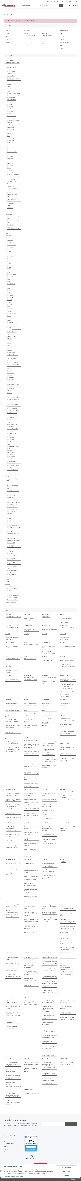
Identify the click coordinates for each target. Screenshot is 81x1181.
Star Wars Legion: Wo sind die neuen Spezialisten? (12, 742)
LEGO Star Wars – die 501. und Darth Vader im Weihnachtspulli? (12, 806)
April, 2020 (26, 823)
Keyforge (9, 518)
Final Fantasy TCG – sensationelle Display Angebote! (47, 828)
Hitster (9, 147)
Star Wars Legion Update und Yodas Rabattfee (12, 794)
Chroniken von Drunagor (13, 93)
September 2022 (46, 642)
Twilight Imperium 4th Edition (13, 189)
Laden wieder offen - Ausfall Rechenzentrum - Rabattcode (67, 828)
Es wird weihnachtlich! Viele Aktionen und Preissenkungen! (31, 785)
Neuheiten (10, 240)
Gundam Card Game (12, 516)
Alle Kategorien (26, 5)
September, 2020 (10, 789)
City (8, 258)
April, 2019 (26, 901)
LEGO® (62, 36)
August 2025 (27, 614)
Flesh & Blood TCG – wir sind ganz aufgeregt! (67, 759)
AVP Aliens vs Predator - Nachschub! (30, 864)
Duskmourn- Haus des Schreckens (66, 619)
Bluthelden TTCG (11, 495)
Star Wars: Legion (12, 408)
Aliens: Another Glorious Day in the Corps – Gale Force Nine (31, 753)
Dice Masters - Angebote (67, 972)
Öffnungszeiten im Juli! (48, 871)
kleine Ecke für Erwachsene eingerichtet (67, 1007)
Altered (9, 483)
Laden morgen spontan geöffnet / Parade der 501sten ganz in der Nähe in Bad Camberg (49, 1009)
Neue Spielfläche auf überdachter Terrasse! (66, 1012)
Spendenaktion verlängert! (68, 691)
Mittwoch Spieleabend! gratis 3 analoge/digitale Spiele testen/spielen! (48, 865)
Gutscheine (9, 235)
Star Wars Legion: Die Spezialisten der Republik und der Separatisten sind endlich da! (67, 732)
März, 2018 (45, 1058)
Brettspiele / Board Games (12, 62)
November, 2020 (46, 738)
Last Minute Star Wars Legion (48, 811)
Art (8, 249)
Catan (9, 91)
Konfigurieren (66, 1171)
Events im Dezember (66, 688)
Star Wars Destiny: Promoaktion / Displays (30, 884)
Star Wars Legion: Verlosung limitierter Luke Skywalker (13, 748)
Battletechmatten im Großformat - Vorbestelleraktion (47, 1024)
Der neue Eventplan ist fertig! (12, 647)
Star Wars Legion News (48, 761)
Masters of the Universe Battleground (13, 385)
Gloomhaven (10, 129)
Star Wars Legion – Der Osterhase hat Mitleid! (30, 850)
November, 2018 (46, 952)
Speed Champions (12, 309)
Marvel (9, 290)
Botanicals (10, 254)
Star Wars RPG (11, 467)
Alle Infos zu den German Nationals (48, 647)
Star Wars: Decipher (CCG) (12, 563)
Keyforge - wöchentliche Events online (66, 914)
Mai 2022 (44, 656)
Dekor (9, 334)
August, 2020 (27, 789)
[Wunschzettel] (69, 5)
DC (8, 265)
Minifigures (10, 297)
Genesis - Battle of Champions (46, 704)
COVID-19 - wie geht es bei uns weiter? (31, 833)
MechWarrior (10, 388)
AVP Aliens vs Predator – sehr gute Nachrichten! (13, 864)
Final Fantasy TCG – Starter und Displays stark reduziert (49, 956)
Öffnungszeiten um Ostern (13, 627)
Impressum (7, 1176)
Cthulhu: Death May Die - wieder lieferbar (30, 794)
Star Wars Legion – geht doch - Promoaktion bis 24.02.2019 (67, 927)
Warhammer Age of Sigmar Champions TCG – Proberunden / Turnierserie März (67, 907)
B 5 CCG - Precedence (13, 490)
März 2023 (44, 633)
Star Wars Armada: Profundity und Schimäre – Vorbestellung (13, 1102)
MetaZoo (9, 531)
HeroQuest (10, 142)
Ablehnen (66, 1175)
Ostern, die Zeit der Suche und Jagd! (31, 838)
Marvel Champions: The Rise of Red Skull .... (13, 818)
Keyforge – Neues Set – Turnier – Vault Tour (66, 933)
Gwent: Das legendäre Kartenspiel (13, 132)
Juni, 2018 (62, 997)
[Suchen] (61, 5)
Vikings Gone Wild (12, 194)
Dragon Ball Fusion (12, 507)
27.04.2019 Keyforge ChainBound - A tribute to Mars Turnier (30, 913)
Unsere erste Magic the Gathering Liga (12, 638)
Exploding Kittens (12, 125)
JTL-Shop (73, 1179)
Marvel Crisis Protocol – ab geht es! (67, 748)
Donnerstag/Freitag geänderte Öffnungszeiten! (49, 1042)
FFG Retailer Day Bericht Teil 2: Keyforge (13, 1007)
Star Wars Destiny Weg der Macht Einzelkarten (49, 1001)
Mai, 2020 (8, 823)
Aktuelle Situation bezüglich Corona (49, 840)
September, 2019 (10, 859)
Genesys (9, 450)
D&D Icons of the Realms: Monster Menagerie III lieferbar (30, 1069)
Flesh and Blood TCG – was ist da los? (49, 766)
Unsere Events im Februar (49, 677)
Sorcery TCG (10, 551)
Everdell (9, 122)
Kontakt (56, 1)
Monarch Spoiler (46, 718)
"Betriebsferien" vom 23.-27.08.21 (65, 704)
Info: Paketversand (29, 677)
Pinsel (9, 320)
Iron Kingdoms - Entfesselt (11, 453)
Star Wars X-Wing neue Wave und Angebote (31, 984)
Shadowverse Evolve (12, 549)
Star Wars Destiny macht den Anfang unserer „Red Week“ (49, 977)
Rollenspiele (9, 422)
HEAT (8, 135)
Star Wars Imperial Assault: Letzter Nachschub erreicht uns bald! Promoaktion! (31, 877)
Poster (9, 343)
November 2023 (46, 625)
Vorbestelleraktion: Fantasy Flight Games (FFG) (13, 800)
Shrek (8, 306)
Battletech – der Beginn (48, 757)
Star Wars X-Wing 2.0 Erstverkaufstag (11, 1027)
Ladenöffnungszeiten (66, 974)
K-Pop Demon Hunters (13, 286)
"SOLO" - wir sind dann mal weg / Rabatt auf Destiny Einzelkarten (13, 1064)
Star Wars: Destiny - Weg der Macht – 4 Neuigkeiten (49, 1054)
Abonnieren (71, 1124)
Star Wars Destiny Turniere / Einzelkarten (13, 1021)
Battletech (10, 368)
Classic (9, 261)
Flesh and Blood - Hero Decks (31, 761)
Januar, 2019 (9, 952)
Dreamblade (10, 373)
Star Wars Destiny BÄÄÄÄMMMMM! (10, 827)
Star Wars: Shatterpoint (13, 410)
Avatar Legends (11, 431)
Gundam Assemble (12, 377)
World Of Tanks (11, 419)
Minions (9, 299)
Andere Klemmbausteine (14, 329)
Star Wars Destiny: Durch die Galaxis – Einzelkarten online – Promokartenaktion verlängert (49, 984)
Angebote (62, 48)
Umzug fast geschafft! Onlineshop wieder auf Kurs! (13, 709)
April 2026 (8, 614)
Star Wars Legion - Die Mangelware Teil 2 (11, 812)
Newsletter (45, 38)
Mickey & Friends (11, 293)
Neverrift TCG (11, 538)
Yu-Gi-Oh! (10, 577)
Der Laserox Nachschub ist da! (49, 800)
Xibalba (9, 205)
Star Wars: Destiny (12, 566)
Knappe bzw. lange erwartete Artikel (65, 742)
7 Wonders (10, 73)
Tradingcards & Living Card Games (13, 479)
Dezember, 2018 (28, 952)
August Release (65, 622)
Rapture (9, 392)
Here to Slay (10, 138)
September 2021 (46, 699)
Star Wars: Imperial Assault (12, 405)
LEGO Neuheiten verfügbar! (31, 740)
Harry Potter (10, 277)
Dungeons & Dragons (13, 120)
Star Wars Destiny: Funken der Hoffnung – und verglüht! (49, 876)
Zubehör (62, 39)
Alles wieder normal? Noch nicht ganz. (31, 726)
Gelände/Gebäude (12, 588)
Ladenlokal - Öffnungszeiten (13, 869)
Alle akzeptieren (66, 1167)
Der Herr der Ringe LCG (13, 502)
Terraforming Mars (12, 181)
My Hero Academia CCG (13, 533)
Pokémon (9, 304)
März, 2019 (45, 901)
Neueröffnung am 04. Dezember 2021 (11, 704)
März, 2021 (63, 716)
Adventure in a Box (12, 424)
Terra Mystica (11, 179)
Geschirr (9, 338)
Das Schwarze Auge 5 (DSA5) (13, 434)
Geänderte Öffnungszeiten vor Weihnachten (67, 685)
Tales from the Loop (12, 469)
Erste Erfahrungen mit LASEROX (48, 819)
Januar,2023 (63, 633)
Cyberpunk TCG (11, 500)
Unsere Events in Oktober (31, 644)
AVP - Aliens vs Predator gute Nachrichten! (67, 1001)
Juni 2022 (26, 656)
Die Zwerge (10, 111)
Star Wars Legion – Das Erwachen (30, 827)
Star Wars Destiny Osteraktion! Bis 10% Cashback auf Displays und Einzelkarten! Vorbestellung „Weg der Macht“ (49, 1066)
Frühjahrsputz (11, 71)
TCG (35, 5)
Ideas (8, 281)
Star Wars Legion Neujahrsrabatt (64, 638)
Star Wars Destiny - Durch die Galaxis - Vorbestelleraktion (67, 965)
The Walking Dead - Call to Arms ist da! (12, 873)
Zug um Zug (10, 210)
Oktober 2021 (27, 699)
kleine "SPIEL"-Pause (66, 960)
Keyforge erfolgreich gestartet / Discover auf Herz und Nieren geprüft (49, 992)
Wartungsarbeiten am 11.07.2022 (11, 665)
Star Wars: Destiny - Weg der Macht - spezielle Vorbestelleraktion (49, 1048)
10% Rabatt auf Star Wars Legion (48, 682)
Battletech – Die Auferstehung (10, 841)
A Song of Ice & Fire (12, 354)
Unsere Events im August (12, 658)
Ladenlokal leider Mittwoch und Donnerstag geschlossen (31, 920)
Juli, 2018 (44, 997)
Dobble (9, 113)
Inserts (9, 590)
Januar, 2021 (9, 738)
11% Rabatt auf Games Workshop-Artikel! (48, 805)
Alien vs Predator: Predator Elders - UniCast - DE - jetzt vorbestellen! (67, 1019)
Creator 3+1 (10, 263)
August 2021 (63, 699)
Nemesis (9, 161)
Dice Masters (9, 214)
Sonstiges (9, 350)
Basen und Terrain (12, 325)
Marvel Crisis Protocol (13, 382)
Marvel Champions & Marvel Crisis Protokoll (67, 796)
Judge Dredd (10, 379)
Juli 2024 (62, 614)
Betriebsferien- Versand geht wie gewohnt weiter (31, 808)
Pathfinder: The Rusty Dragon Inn (29, 933)
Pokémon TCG (11, 543)
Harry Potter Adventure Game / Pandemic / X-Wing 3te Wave (31, 972)
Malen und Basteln (11, 313)
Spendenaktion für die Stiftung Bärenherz (66, 695)
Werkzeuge (10, 322)
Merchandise (9, 327)
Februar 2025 (45, 614)
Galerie (76, 1)
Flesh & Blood (11, 511)
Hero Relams (10, 140)
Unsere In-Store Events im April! (12, 679)
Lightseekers (10, 523)
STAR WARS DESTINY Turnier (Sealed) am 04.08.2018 (49, 1036)
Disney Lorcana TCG (12, 504)
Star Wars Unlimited (12, 556)
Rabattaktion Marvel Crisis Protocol (31, 720)
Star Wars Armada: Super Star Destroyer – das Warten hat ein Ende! (31, 890)
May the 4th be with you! (12, 916)
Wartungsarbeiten (65, 718)
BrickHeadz (10, 256)
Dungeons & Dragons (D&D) (13, 447)
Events (62, 45)
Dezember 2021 (64, 675)
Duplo (9, 270)
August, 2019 (27, 859)
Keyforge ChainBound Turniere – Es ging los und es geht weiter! (49, 919)
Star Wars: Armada (12, 402)
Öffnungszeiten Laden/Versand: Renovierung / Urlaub (31, 870)
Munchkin (10, 156)
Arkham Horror (11, 82)
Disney (9, 267)
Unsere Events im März (30, 682)
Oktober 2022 (27, 642)
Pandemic (10, 163)
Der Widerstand (11, 99)
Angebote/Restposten (11, 602)
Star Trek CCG (11, 553)
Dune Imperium (11, 115)
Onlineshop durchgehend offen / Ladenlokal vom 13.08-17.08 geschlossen (30, 1002)
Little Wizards (11, 459)
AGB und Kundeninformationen (30, 34)
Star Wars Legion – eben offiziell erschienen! (48, 1074)
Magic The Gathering (13, 525)
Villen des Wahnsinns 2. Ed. (13, 200)
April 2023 (26, 633)
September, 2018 (10, 997)
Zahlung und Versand (29, 44)
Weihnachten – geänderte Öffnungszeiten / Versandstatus (30, 965)
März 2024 (8, 625)
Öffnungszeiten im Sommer (31, 636)
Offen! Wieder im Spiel (67, 792)
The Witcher (10, 184)
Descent (9, 102)
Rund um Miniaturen (13, 595)
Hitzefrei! (63, 861)
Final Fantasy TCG (12, 509)
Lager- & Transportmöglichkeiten (13, 227)
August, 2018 (27, 997)
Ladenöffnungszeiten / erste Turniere (13, 964)
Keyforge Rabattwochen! (67, 800)
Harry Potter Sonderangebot (49, 629)
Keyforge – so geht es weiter (67, 938)
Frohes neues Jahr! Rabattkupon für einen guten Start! (13, 976)
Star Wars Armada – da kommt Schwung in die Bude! (30, 766)
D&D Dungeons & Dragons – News (67, 942)
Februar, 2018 (63, 1058)
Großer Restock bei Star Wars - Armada (12, 731)
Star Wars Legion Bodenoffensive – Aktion (30, 979)
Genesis (9, 513)
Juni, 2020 (62, 789)
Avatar (9, 251)
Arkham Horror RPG (12, 428)
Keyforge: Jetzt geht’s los (67, 969)
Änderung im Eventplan (30, 679)
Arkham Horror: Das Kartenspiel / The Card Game (13, 486)
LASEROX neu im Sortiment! (13, 831)
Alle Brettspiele (11, 65)
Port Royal (10, 165)
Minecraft (10, 295)
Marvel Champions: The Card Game (13, 528)
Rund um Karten (11, 593)
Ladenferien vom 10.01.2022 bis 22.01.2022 (67, 679)
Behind (9, 493)
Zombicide (10, 207)
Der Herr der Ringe (12, 439)
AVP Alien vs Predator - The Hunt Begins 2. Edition (13, 358)
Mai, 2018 (8, 1058)
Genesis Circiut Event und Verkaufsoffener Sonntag (49, 652)
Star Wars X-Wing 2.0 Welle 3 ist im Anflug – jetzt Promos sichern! (49, 906)
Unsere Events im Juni (30, 658)
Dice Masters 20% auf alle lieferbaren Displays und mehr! (49, 970)
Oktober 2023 (63, 625)
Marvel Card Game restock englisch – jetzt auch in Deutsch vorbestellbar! (49, 743)
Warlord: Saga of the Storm (12, 571)
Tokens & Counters (12, 597)
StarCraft (9, 415)
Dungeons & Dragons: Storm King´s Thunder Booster (49, 1030)
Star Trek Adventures (13, 465)
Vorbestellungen (64, 42)
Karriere (49, 1)
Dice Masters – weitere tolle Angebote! (13, 835)
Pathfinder (10, 390)
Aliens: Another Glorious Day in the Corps (13, 78)
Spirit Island (10, 172)
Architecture (10, 247)
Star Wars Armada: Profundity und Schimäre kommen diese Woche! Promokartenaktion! (48, 1081)
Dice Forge (10, 106)
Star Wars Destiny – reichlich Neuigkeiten (31, 956)
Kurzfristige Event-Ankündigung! (47, 661)
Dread (9, 442)
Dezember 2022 (10, 642)
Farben (9, 315)
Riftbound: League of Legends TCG (13, 545)
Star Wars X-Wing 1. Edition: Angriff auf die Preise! (13, 905)
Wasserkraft (10, 203)
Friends (9, 272)
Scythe (9, 168)
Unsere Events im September (67, 646)
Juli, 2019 (44, 859)
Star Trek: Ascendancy (13, 174)
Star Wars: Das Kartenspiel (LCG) (12, 559)
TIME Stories (10, 186)
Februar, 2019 (63, 901)
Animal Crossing (11, 245)
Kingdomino (10, 149)
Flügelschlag (10, 127)
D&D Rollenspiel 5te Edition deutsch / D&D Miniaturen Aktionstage (13, 1077)
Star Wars (10, 242)
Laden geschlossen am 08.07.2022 (12, 671)
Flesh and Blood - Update (31, 757)
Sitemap (44, 41)
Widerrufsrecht (28, 38)
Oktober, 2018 (64, 952)
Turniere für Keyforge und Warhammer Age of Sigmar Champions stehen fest (67, 921)
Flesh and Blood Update (48, 754)
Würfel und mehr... (12, 600)
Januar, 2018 (9, 1089)
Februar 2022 (27, 675)
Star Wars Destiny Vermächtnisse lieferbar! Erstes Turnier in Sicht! (12, 1095)
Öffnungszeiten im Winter (67, 627)
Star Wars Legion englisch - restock (31, 778)
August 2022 (63, 642)
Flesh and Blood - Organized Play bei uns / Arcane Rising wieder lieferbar (31, 745)
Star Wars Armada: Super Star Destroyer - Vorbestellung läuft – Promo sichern (13, 1014)
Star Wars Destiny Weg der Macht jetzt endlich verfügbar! (49, 1017)
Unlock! (9, 192)
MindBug (9, 154)
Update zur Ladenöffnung (67, 720)
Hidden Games (11, 145)
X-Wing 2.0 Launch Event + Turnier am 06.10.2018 (13, 1001)
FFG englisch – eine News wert (66, 753)
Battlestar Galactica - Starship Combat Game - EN (13, 364)
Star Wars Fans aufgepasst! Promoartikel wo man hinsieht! (13, 847)
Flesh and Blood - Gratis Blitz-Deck (30, 630)
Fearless (9, 375)
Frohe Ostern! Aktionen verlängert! (30, 844)
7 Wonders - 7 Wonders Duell (66, 956)
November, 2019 (64, 823)
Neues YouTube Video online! (66, 725)
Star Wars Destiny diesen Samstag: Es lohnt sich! (30, 897)
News (62, 1)
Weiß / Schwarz (11, 574)
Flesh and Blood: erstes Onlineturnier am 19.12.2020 (31, 773)
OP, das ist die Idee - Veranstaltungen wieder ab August (31, 815)
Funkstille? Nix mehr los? (49, 843)
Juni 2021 (26, 716)
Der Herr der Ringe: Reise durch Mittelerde (14, 96)
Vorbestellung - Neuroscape (13, 616)
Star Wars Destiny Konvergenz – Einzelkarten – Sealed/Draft (31, 926)
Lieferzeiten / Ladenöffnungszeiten (11, 969)
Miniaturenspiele (10, 352)
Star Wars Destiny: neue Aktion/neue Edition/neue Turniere (12, 957)
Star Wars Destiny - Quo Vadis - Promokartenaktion (49, 834)
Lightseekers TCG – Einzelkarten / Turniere (12, 911)
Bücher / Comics (11, 332)
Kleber (9, 318)
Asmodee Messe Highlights (11, 68)
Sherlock (9, 170)
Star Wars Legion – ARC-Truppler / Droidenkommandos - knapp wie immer (31, 801)
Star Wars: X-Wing (12, 412)
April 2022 (62, 656)
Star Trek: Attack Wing (13, 397)
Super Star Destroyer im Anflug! (48, 794)
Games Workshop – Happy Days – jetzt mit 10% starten (49, 913)
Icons (8, 279)
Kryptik (9, 520)
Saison (9, 345)
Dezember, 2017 (28, 1089)
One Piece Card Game (13, 540)
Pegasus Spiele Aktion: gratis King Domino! (31, 855)
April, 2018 (26, 1058)
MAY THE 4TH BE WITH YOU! (13, 1086)
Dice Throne (10, 109)
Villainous (10, 197)
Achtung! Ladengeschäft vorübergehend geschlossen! (31, 704)
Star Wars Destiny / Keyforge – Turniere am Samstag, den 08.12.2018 (49, 963)
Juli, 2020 (44, 789)
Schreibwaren (11, 348)
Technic (9, 311)
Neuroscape (10, 536)
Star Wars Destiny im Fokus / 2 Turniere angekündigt (67, 1063)
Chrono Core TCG (12, 497)
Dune (8, 444)
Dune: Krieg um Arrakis (13, 118)
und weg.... (45, 869)
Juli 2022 (8, 656)
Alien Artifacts (11, 76)
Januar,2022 (45, 675)
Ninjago (9, 302)
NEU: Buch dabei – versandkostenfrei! (10, 1070)
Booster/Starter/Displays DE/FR (13, 217)
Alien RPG (10, 426)
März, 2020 (45, 823)
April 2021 (44, 716)
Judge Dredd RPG (12, 456)
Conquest (9, 370)
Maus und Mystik (12, 151)
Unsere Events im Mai (66, 664)
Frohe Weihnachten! (29, 960)
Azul (8, 86)
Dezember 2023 (28, 625)
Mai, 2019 (8, 901)
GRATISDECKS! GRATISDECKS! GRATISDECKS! (45, 723)
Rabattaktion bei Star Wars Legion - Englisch (13, 726)
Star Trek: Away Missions (14, 177)
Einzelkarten (10, 225)
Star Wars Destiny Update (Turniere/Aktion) (67, 948)
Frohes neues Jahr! (11, 751)
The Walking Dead (12, 417)
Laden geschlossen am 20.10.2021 (30, 709)
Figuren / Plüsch (11, 336)
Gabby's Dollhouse (12, 274)
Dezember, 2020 (28, 738)
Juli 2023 (8, 633)
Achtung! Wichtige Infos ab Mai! (67, 661)
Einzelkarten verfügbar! (30, 713)
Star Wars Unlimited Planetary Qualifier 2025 (30, 619)
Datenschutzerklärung (17, 1176)
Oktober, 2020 (64, 738)
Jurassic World (11, 283)
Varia (8, 568)
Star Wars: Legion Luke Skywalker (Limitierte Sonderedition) (48, 750)
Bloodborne (10, 89)
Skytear (9, 395)
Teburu (7, 476)
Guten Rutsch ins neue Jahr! (31, 1093)
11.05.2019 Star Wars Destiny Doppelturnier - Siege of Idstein (31, 906)
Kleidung (9, 341)
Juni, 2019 (62, 859)
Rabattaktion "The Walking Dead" (49, 709)
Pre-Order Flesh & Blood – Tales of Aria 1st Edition (12, 720)
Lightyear (9, 288)
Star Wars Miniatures (13, 399)
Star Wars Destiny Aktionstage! (10, 1083)
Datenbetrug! (46, 616)
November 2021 (10, 699)
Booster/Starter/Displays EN (13, 221)
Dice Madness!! (46, 814)
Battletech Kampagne (12, 914)
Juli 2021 (8, 716)
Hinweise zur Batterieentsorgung (47, 34)
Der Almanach (11, 437)
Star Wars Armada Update (49, 759)
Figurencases (10, 586)
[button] (66, 5)
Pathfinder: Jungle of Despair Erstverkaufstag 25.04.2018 (31, 1063)
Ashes (9, 84)
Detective (9, 104)
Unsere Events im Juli (11, 661)
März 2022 (8, 675)
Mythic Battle (10, 158)
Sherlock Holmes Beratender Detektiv (12, 462)
